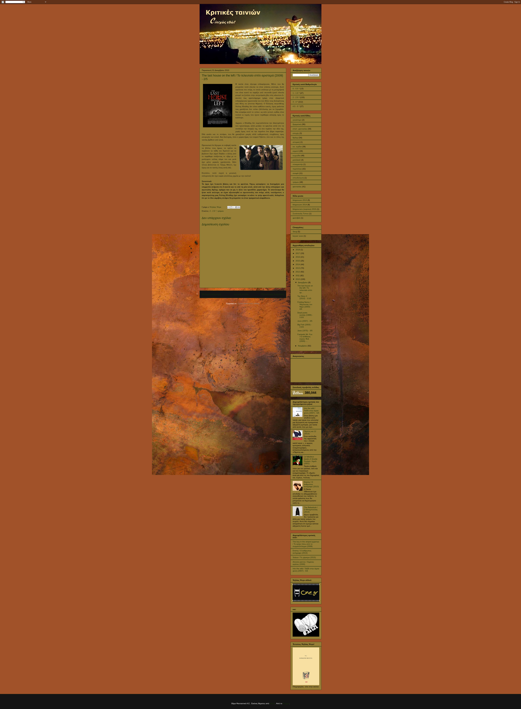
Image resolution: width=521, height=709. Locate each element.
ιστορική (296, 142)
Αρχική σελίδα (241, 294)
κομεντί (296, 151)
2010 (298, 279)
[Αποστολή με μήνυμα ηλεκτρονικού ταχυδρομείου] (228, 207)
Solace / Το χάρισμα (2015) (304, 557)
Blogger (286, 703)
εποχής (296, 133)
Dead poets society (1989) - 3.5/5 (305, 315)
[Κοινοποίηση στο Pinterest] (239, 207)
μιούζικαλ (297, 160)
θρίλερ (295, 138)
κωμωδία (296, 155)
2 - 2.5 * (213, 211)
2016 (298, 257)
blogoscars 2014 (300, 205)
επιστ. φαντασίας (300, 129)
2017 (298, 253)
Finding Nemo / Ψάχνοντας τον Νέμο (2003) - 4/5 (304, 305)
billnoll (272, 703)
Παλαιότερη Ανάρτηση (272, 294)
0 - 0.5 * (296, 88)
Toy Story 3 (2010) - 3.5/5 (304, 297)
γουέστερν (297, 120)
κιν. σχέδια (297, 146)
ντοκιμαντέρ (298, 164)
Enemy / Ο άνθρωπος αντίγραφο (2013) (311, 484)
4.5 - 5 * (296, 106)
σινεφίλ (296, 173)
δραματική (297, 124)
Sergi (295, 232)
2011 (298, 275)
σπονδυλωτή (298, 178)
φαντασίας (297, 186)
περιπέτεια (297, 169)
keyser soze (298, 236)
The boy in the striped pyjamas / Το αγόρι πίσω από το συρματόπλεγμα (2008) (306, 544)
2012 (298, 272)
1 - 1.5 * (296, 93)
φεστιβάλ (296, 218)
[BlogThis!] (231, 207)
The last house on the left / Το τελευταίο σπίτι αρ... (305, 289)
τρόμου (220, 211)
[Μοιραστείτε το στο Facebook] (236, 207)
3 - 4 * (295, 102)
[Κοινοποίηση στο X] (233, 207)
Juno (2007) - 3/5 (304, 321)
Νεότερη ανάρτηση (211, 294)
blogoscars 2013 (300, 200)
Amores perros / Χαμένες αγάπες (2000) (303, 563)
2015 (298, 261)
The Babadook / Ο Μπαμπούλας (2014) (311, 509)
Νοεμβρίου (303, 346)
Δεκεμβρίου (303, 282)
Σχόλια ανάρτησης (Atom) (249, 303)
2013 (298, 268)
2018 (298, 250)
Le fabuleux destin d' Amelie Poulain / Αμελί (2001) (310, 460)
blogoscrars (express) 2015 (304, 209)
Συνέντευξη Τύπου (301, 213)
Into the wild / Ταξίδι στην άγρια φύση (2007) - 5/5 (311, 410)
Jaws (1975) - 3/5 (304, 330)
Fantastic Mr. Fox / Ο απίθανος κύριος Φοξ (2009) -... (304, 337)
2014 (298, 264)
